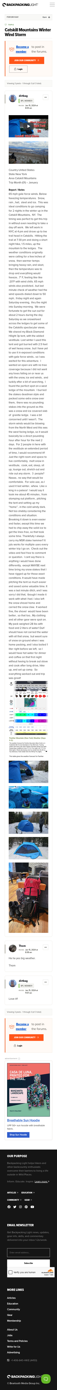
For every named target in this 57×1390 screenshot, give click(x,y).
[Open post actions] (45, 97)
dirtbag (23, 96)
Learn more (41, 1181)
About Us (12, 1329)
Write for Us (13, 1346)
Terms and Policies (17, 1341)
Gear (27, 1200)
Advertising (13, 1352)
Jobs (9, 1335)
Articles (11, 1192)
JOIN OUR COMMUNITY (25, 60)
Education (27, 1192)
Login (19, 69)
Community (13, 1200)
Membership (14, 1320)
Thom (22, 946)
